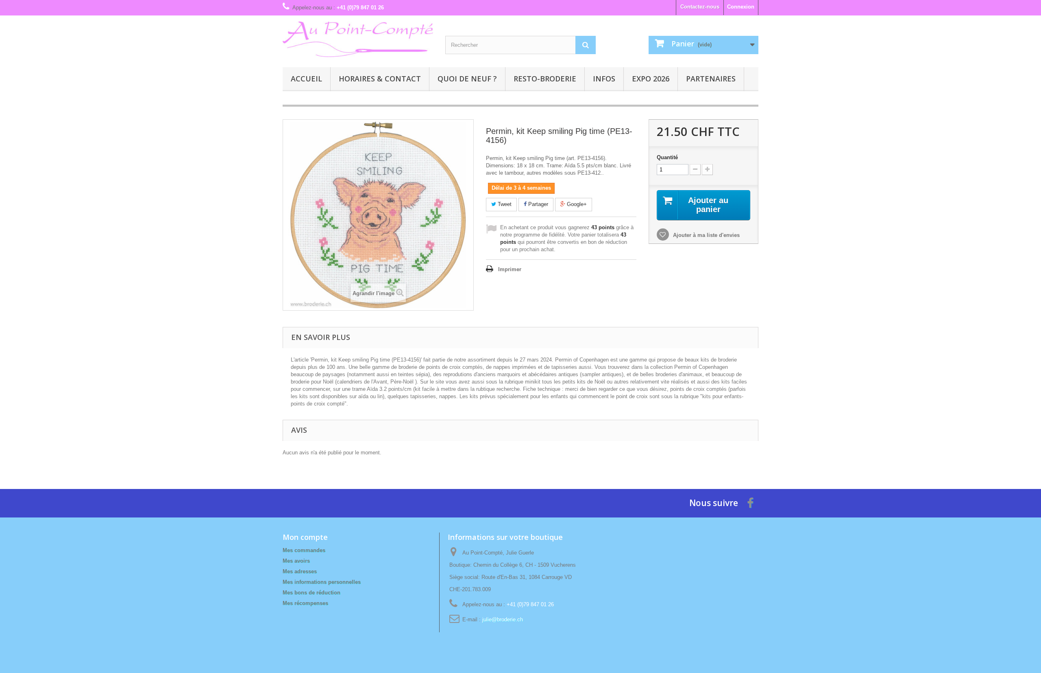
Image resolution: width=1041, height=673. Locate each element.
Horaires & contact (380, 78)
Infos (604, 78)
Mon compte (305, 537)
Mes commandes (304, 550)
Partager (537, 204)
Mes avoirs (296, 561)
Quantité (667, 157)
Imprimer (509, 269)
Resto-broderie (545, 78)
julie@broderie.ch (502, 619)
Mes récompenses (305, 603)
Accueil (306, 78)
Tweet (504, 204)
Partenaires (711, 78)
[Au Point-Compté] (358, 39)
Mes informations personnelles (322, 582)
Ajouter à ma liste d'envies (705, 235)
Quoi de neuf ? (467, 78)
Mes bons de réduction (311, 593)
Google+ (576, 204)
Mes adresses (300, 571)
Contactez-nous (699, 7)
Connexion (740, 7)
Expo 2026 (650, 78)
